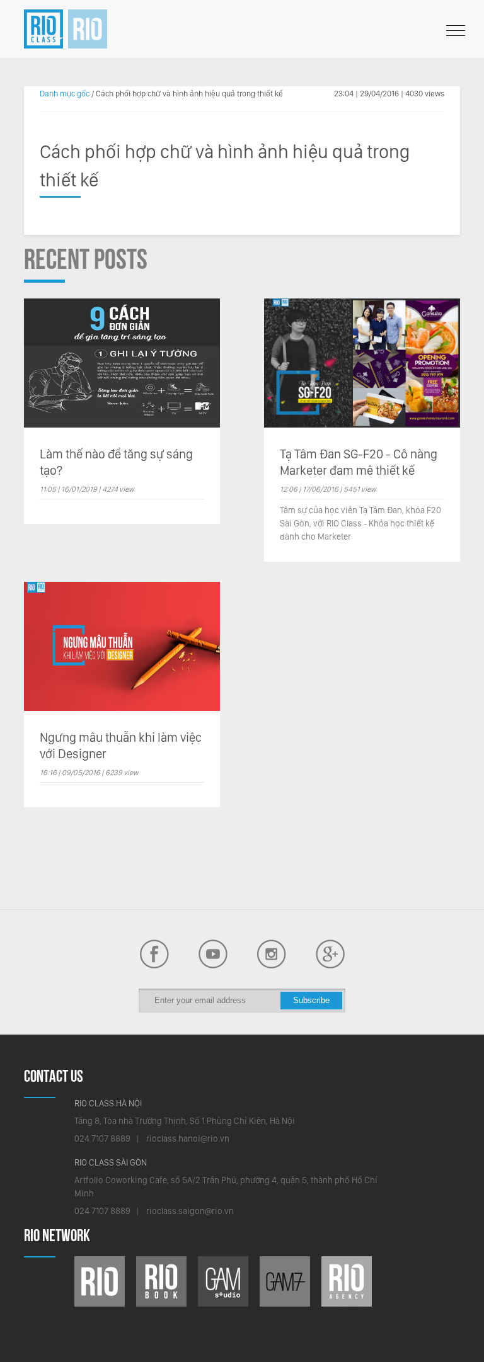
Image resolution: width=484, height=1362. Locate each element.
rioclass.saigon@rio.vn (190, 1211)
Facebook (213, 954)
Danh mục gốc (64, 93)
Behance (271, 954)
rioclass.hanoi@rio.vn (187, 1138)
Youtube (154, 954)
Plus (330, 954)
